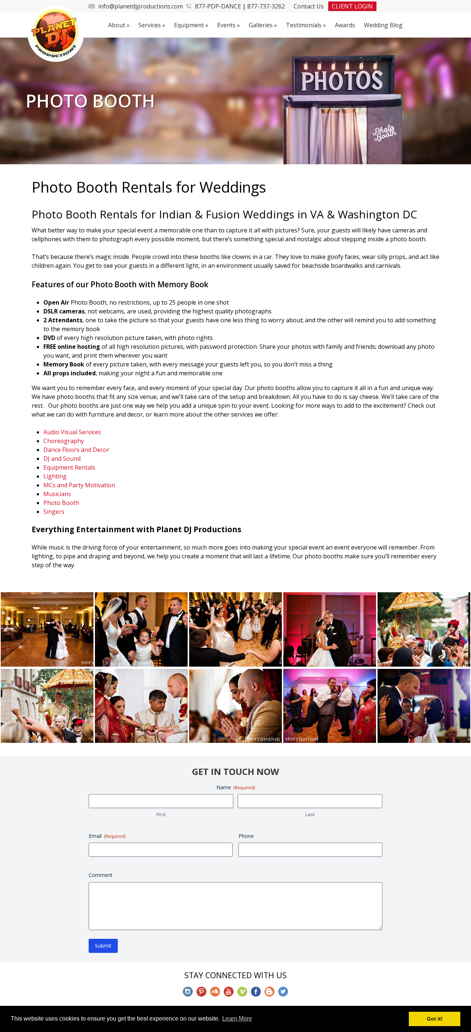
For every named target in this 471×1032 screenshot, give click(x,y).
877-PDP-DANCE (218, 6)
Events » (228, 25)
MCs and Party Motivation (79, 485)
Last (310, 814)
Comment (101, 874)
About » (119, 25)
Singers (53, 512)
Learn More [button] (237, 1018)
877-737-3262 (266, 6)
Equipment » (191, 25)
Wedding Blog (383, 25)
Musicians (57, 494)
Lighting (55, 476)
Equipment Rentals (69, 467)
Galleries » (263, 25)
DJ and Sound (62, 458)
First (161, 814)
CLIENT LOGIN (352, 6)
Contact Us (309, 6)
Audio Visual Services (72, 432)
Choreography (63, 441)
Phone (246, 835)
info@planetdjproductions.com (140, 6)
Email (107, 835)
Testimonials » (306, 25)
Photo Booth (61, 503)
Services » (151, 25)
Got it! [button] (435, 1019)
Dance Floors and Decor (76, 450)
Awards (345, 25)
